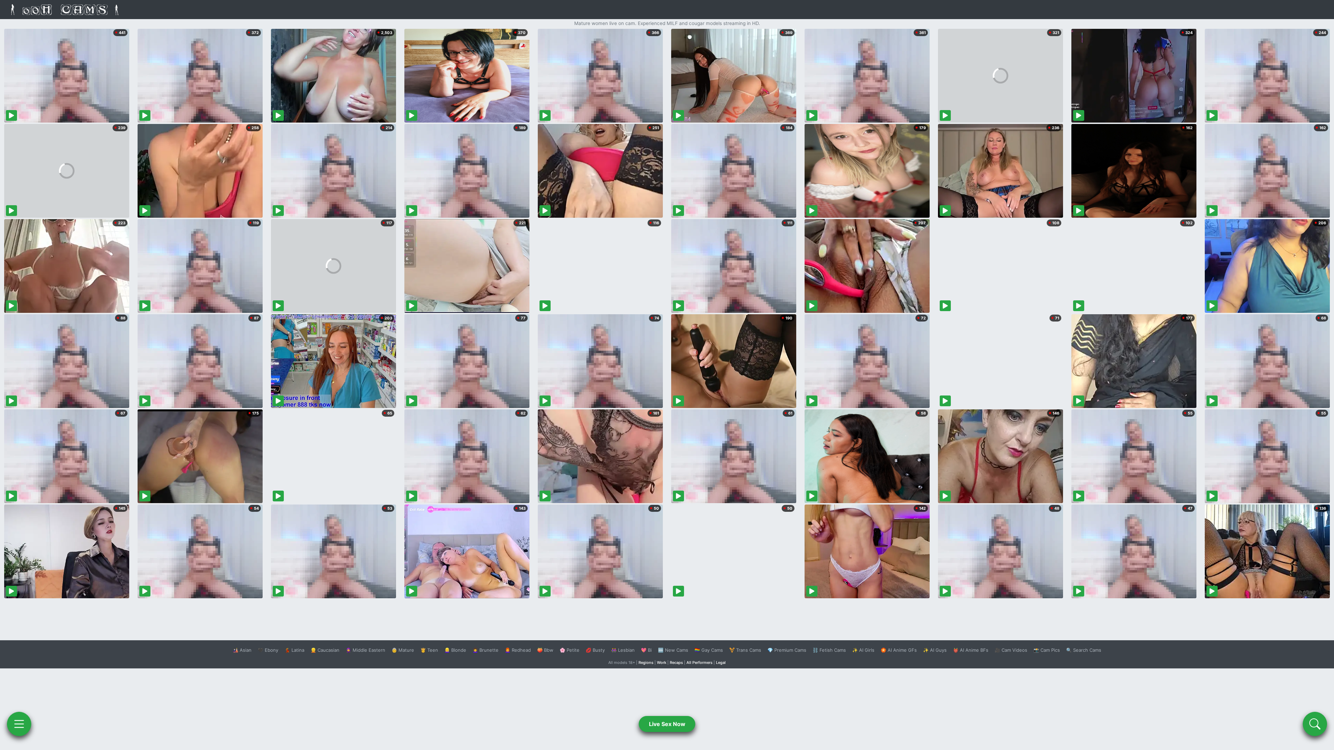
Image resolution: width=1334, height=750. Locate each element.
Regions (646, 662)
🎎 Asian (242, 650)
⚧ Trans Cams (745, 650)
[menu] (19, 724)
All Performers (699, 662)
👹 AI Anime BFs (970, 650)
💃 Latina (294, 650)
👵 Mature (403, 650)
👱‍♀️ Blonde (455, 650)
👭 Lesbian (623, 650)
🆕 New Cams (673, 650)
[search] (1315, 724)
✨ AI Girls (863, 650)
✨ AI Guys (935, 650)
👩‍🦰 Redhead (518, 650)
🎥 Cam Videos (1011, 650)
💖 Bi (646, 650)
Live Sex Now (667, 723)
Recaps (676, 662)
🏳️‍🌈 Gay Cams (708, 650)
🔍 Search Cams (1083, 650)
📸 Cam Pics (1047, 650)
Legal (721, 662)
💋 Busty (595, 650)
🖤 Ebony (268, 650)
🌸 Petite (569, 650)
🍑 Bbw (545, 650)
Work (661, 662)
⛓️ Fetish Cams (829, 650)
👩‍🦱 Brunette (485, 650)
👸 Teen (429, 650)
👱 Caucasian (325, 650)
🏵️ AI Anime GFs (899, 650)
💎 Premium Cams (786, 650)
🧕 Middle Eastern (365, 650)
